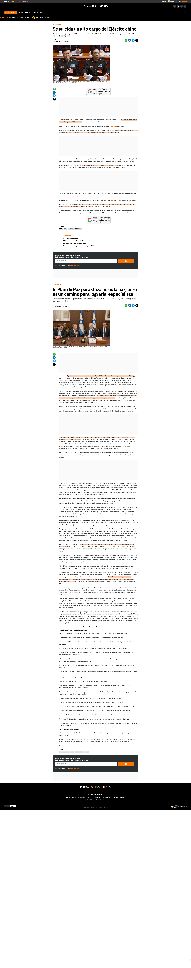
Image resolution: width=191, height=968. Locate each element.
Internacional (57, 24)
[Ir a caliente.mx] (164, 1)
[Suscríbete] (182, 1)
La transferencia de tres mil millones (74, 243)
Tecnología (97, 797)
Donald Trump (79, 751)
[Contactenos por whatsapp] (184, 5)
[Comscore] (182, 805)
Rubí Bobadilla (58, 304)
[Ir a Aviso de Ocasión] (84, 785)
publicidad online (100, 799)
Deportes (90, 797)
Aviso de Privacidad (87, 807)
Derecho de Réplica (94, 807)
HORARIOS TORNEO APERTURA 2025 (19, 17)
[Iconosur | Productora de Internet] (7, 805)
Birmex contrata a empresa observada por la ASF (78, 245)
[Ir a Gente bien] (107, 785)
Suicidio (71, 228)
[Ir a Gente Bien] (24, 0)
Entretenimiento (107, 797)
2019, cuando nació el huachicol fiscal (74, 240)
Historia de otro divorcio (70, 238)
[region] (95, 964)
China (60, 228)
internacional (81, 797)
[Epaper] (172, 1)
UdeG (86, 751)
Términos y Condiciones (74, 265)
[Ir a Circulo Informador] (15, 0)
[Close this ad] (190, 960)
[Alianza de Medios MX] (174, 805)
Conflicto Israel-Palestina (66, 751)
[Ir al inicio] (22, 6)
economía (122, 797)
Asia (65, 228)
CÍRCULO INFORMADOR (42, 17)
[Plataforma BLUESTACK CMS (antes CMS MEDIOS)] (13, 805)
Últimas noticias (10, 12)
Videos (36, 12)
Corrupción (78, 228)
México (27, 12)
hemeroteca (90, 799)
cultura (116, 797)
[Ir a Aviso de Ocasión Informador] (7, 0)
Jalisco (21, 12)
